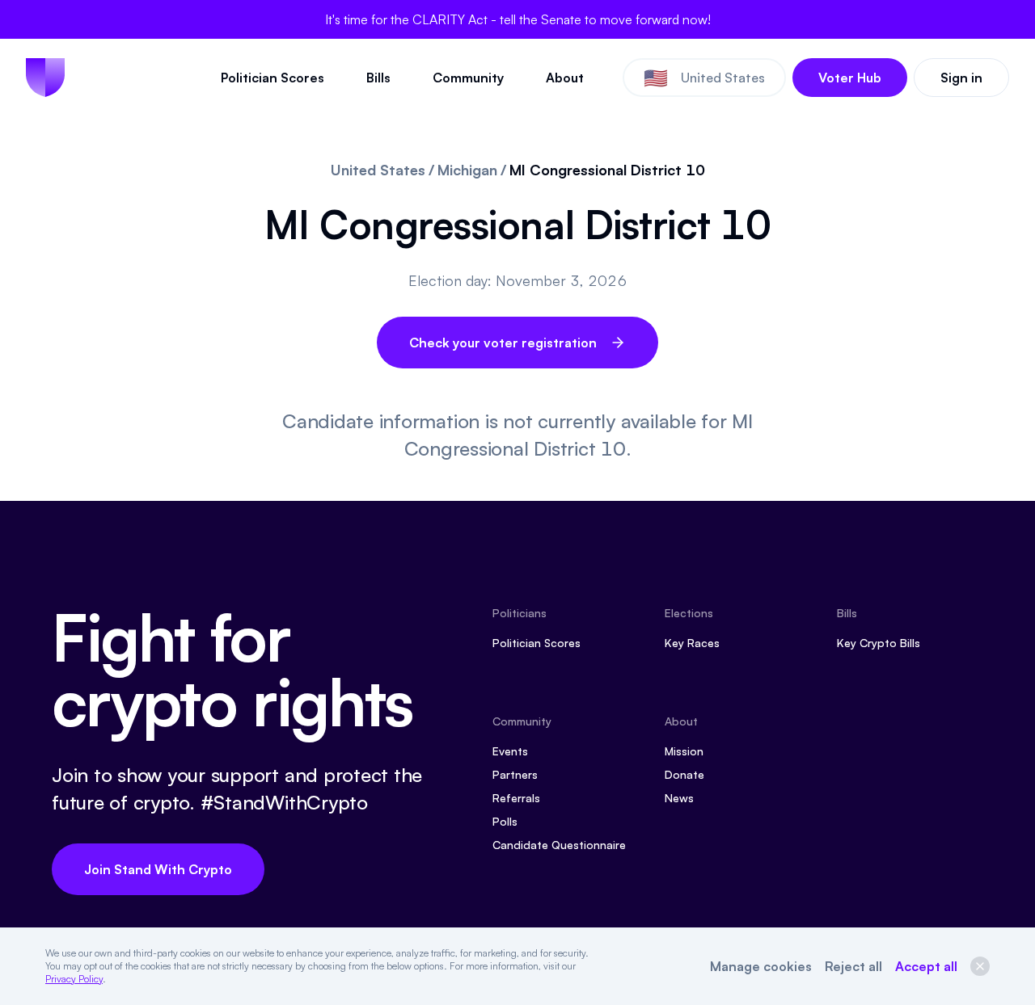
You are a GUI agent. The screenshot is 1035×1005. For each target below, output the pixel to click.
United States (378, 170)
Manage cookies (761, 966)
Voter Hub (849, 77)
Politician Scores (272, 77)
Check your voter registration (503, 342)
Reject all (853, 966)
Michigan (467, 170)
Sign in (961, 77)
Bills (378, 77)
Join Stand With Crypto (158, 869)
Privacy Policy (74, 979)
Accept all (926, 966)
